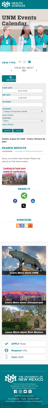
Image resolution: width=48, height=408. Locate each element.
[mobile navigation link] (44, 50)
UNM (16, 357)
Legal (23, 399)
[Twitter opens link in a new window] (24, 206)
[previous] (12, 70)
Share (24, 196)
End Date (6, 95)
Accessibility (13, 399)
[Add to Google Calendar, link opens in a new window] (22, 226)
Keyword (6, 102)
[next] (36, 70)
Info (18, 350)
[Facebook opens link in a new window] (15, 201)
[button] (18, 226)
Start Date (7, 88)
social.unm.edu (28, 396)
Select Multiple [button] (7, 115)
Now (18, 343)
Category (6, 109)
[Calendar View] (24, 62)
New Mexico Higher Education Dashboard (24, 401)
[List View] (29, 62)
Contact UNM (33, 399)
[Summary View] (19, 62)
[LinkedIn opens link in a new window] (33, 201)
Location (6, 118)
